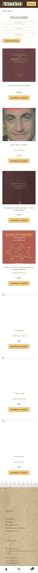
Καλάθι (29, 567)
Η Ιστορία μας (9, 519)
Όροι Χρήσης (9, 522)
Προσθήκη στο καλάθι (19, 98)
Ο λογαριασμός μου (11, 531)
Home (3, 11)
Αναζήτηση (19, 569)
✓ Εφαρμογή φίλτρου (11, 41)
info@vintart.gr (14, 563)
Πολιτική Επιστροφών (12, 525)
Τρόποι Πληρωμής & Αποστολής (15, 528)
